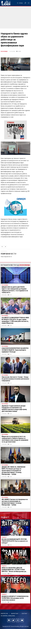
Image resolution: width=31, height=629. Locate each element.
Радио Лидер (6, 3)
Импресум (4, 613)
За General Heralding (8, 616)
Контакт (24, 613)
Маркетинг (15, 613)
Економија (4, 51)
